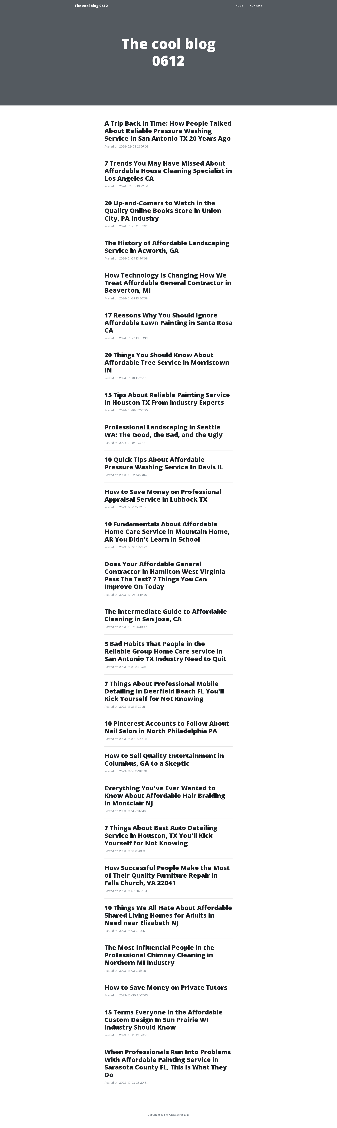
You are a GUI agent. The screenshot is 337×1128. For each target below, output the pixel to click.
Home (239, 5)
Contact (256, 5)
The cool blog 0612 (91, 5)
